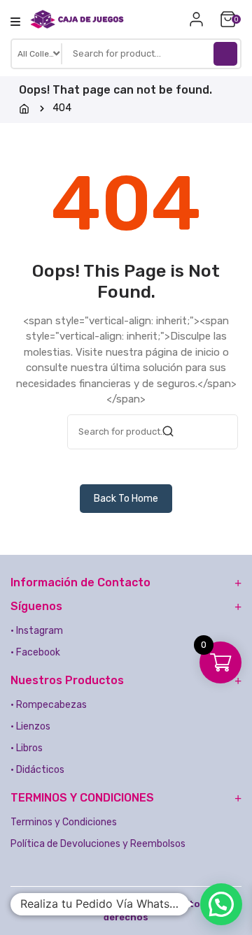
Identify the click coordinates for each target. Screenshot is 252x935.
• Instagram (36, 631)
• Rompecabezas (48, 705)
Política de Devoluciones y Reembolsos (98, 844)
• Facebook (35, 652)
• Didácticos (37, 770)
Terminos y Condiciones (63, 822)
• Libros (26, 748)
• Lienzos (30, 726)
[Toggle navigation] (15, 21)
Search (225, 54)
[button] (221, 904)
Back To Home (126, 499)
